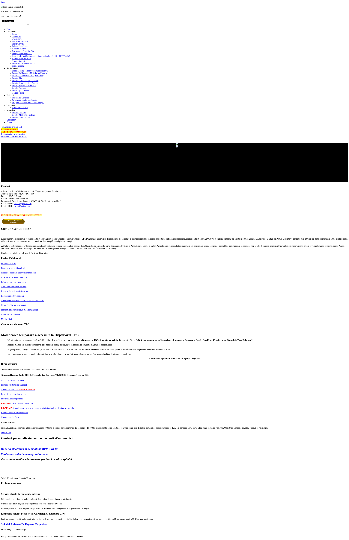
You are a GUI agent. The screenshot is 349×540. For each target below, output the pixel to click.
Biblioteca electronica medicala (14, 412)
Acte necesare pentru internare (14, 277)
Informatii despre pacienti (12, 399)
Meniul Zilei (6, 319)
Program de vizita (8, 263)
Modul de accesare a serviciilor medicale (18, 273)
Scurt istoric (6, 432)
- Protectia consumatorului (17, 403)
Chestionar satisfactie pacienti (13, 286)
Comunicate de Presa (10, 417)
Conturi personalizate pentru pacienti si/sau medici (22, 300)
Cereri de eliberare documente (14, 305)
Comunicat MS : (18, 389)
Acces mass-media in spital (12, 380)
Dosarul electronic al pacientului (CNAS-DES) (29, 449)
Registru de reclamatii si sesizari (14, 291)
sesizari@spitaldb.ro (22, 203)
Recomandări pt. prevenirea (13, 134)
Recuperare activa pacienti (12, 296)
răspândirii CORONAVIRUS (14, 137)
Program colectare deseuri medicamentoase (19, 310)
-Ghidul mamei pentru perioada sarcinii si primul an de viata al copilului (37, 408)
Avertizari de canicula (10, 314)
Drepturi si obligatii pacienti (13, 268)
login (3, 2)
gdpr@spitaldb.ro (22, 206)
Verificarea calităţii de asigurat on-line (24, 454)
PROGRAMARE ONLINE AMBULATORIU (21, 215)
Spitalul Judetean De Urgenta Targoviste (23, 524)
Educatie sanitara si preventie (13, 394)
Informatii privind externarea (13, 282)
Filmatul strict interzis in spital (14, 385)
